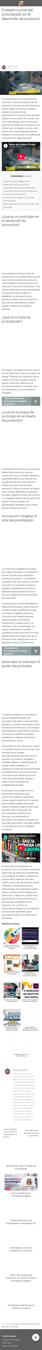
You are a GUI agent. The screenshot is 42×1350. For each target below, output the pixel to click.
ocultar (27, 176)
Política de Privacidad (11, 1340)
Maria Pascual (13, 66)
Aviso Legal (6, 1343)
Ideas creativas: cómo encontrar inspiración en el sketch (10, 1133)
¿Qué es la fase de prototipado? (19, 187)
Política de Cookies (10, 1346)
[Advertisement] (21, 43)
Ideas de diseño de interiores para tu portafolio (31, 1133)
